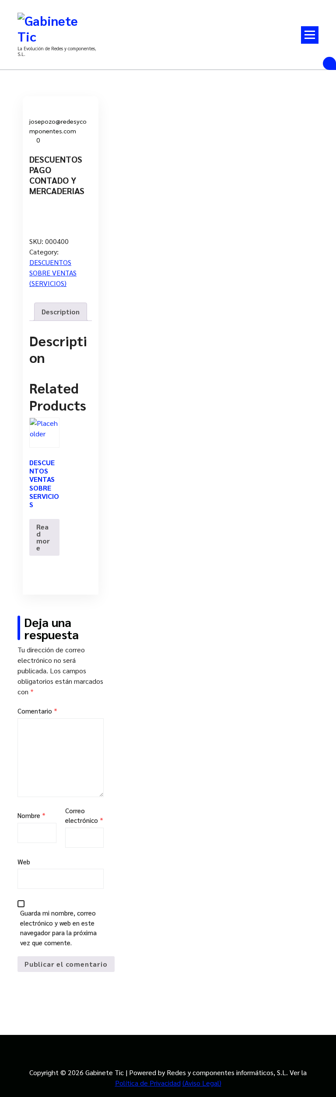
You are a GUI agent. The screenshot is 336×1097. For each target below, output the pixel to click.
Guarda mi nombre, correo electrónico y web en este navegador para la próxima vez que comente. (58, 928)
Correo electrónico (84, 815)
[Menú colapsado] (309, 35)
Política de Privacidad (148, 1082)
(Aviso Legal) (201, 1082)
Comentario (37, 711)
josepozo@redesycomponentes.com (58, 126)
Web (24, 861)
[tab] (60, 312)
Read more (43, 537)
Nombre (32, 815)
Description (61, 311)
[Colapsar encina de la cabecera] (329, 63)
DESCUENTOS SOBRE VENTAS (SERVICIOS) (53, 273)
